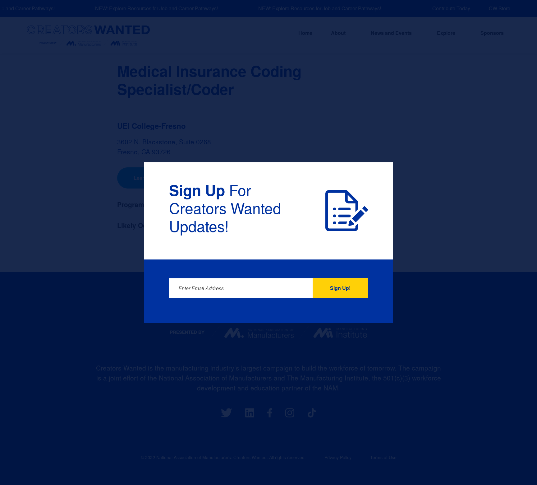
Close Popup (375, 179)
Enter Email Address (201, 288)
